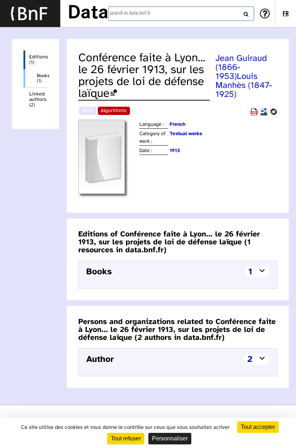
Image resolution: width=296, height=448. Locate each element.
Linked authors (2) (38, 100)
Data (88, 13)
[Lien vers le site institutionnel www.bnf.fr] (30, 13)
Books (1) (42, 78)
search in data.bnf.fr (130, 13)
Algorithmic (114, 111)
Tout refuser (126, 438)
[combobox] (181, 13)
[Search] (245, 12)
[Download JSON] (273, 114)
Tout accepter (258, 427)
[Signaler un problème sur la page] (113, 94)
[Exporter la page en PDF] (254, 114)
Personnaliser (170, 438)
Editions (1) (38, 59)
